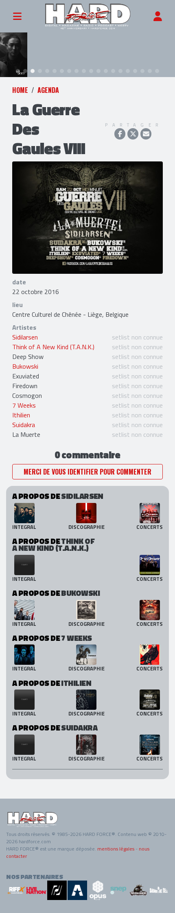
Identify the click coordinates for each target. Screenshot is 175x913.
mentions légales (115, 849)
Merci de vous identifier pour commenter (87, 472)
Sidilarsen (25, 337)
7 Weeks (24, 405)
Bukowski (25, 366)
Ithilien (21, 415)
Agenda (48, 90)
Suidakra (23, 425)
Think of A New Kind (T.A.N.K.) (53, 347)
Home (20, 90)
